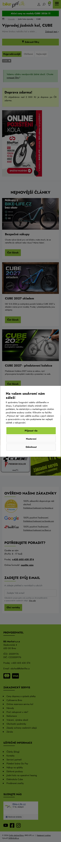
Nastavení (31, 438)
